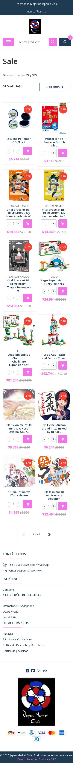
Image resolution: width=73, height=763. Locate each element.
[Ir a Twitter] (33, 670)
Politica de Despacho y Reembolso (24, 645)
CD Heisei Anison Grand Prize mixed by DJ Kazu (54, 428)
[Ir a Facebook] (27, 670)
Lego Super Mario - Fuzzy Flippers (54, 281)
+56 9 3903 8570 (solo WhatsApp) (29, 564)
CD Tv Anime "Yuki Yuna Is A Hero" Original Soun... (19, 428)
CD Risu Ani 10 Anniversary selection (54, 495)
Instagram (9, 633)
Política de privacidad (15, 651)
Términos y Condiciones (17, 639)
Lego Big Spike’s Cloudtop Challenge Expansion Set (19, 360)
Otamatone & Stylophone (18, 606)
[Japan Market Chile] (35, 26)
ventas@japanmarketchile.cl (25, 570)
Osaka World (10, 611)
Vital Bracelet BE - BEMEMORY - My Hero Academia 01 (54, 213)
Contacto (8, 589)
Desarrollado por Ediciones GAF (36, 759)
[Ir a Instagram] (38, 670)
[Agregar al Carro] (27, 151)
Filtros (55, 87)
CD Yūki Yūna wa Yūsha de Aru (19, 493)
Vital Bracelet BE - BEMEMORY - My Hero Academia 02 (19, 213)
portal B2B (9, 617)
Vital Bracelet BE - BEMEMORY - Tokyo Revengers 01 (19, 285)
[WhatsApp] (44, 670)
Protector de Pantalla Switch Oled (54, 142)
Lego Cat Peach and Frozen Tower (54, 356)
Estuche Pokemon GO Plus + (19, 140)
